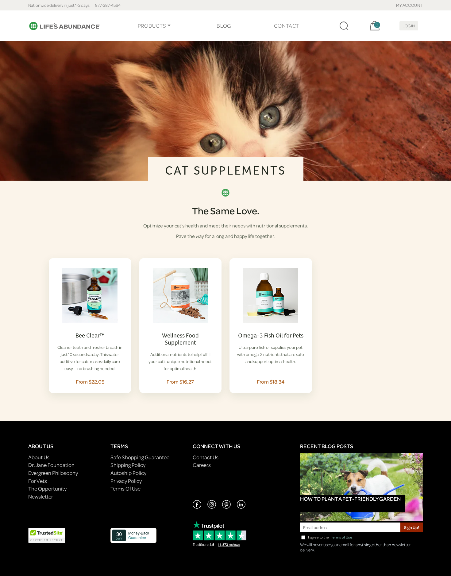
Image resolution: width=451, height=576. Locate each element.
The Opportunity (47, 488)
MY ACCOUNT (409, 5)
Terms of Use (341, 537)
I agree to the (330, 537)
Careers (202, 465)
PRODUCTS (152, 26)
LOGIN (409, 26)
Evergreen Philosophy (53, 473)
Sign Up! (411, 527)
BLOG (224, 26)
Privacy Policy (126, 481)
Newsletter (40, 496)
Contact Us (205, 457)
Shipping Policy (127, 465)
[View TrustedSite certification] (46, 535)
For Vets (37, 481)
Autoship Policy (128, 473)
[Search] (343, 25)
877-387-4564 (108, 5)
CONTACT (286, 26)
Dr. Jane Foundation (51, 465)
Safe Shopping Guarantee (139, 457)
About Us (38, 457)
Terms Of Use (125, 488)
